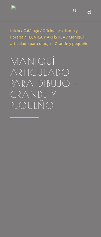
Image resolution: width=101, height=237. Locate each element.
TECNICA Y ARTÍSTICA (46, 37)
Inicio (15, 30)
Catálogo (31, 30)
